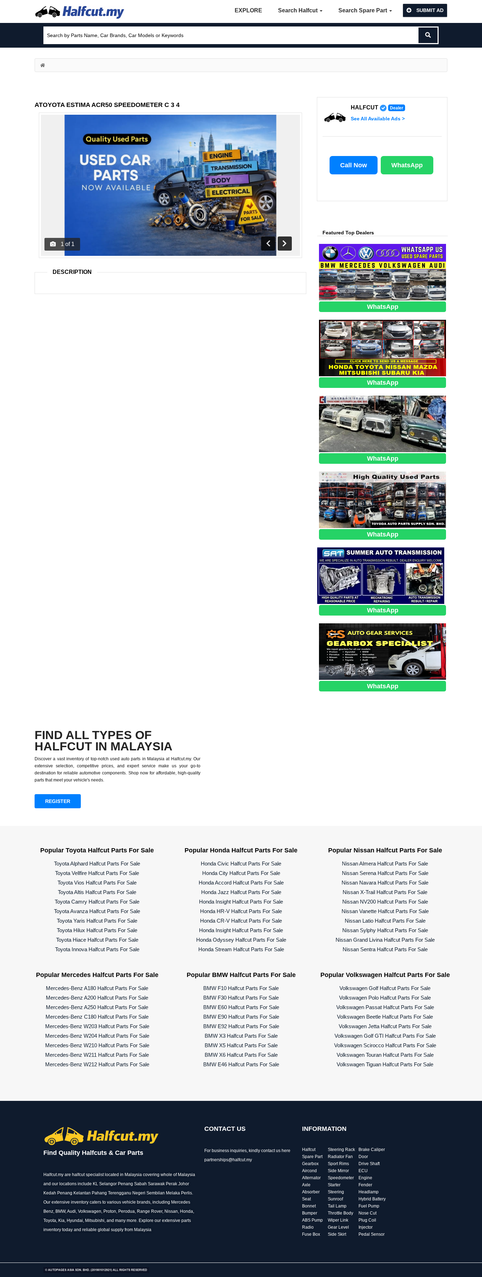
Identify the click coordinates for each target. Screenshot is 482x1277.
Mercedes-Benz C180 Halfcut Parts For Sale (97, 1017)
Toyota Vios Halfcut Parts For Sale (97, 883)
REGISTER (57, 801)
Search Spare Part (363, 10)
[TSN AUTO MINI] (382, 347)
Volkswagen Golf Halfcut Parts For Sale (384, 988)
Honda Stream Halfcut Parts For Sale (241, 949)
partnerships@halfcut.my (228, 1159)
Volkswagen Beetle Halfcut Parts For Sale (385, 1017)
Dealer (396, 108)
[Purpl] (382, 272)
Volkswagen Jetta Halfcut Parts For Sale (385, 1026)
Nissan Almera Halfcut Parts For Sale (385, 864)
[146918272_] (382, 423)
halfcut (364, 107)
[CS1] (382, 651)
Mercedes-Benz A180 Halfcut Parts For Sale (97, 988)
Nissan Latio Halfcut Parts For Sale (385, 921)
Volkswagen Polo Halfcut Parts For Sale (385, 998)
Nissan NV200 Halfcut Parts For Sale (385, 902)
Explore (248, 10)
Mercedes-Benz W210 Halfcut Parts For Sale (97, 1045)
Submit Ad (429, 10)
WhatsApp (407, 165)
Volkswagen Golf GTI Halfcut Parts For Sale (385, 1036)
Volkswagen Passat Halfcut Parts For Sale (385, 1007)
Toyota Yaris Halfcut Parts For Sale (97, 921)
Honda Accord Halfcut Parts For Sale (241, 883)
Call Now (353, 165)
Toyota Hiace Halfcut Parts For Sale (97, 940)
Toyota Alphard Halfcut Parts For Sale (97, 864)
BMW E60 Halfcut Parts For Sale (241, 1007)
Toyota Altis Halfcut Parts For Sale (97, 892)
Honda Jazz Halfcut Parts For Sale (241, 892)
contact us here (275, 1150)
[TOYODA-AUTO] (382, 499)
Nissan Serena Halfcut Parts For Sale (385, 873)
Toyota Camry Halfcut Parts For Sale (97, 902)
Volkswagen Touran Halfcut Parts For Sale (385, 1055)
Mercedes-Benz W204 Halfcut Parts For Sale (97, 1036)
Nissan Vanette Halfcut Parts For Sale (385, 911)
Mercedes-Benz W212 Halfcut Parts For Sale (97, 1064)
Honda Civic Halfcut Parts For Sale (241, 864)
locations (68, 1183)
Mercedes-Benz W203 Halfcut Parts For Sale (97, 1026)
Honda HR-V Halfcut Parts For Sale (241, 911)
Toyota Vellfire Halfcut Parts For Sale (97, 873)
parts (186, 1220)
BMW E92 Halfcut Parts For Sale (241, 1026)
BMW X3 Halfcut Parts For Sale (241, 1036)
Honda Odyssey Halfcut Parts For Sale (241, 940)
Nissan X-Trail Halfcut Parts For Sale (385, 892)
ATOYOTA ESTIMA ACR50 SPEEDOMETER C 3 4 (107, 104)
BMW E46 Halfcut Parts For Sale (241, 1064)
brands (143, 1202)
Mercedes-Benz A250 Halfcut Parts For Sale (97, 1007)
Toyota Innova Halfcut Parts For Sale (97, 949)
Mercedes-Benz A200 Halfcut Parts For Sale (97, 998)
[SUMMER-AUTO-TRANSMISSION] (380, 575)
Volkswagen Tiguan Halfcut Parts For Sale (385, 1064)
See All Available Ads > (378, 118)
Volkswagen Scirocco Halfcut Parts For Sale (385, 1045)
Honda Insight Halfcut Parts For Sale (241, 902)
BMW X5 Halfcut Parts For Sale (241, 1045)
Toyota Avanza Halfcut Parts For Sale (97, 911)
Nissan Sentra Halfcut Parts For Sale (385, 949)
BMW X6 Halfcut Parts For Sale (241, 1055)
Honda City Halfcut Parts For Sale (241, 873)
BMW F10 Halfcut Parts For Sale (241, 988)
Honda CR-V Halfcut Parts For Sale (241, 921)
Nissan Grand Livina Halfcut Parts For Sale (385, 940)
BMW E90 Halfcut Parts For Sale (241, 1017)
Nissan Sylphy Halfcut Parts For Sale (385, 930)
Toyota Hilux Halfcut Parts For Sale (97, 930)
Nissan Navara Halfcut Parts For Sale (385, 883)
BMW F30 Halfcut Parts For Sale (241, 998)
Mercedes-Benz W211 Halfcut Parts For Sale (97, 1055)
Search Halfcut (298, 10)
